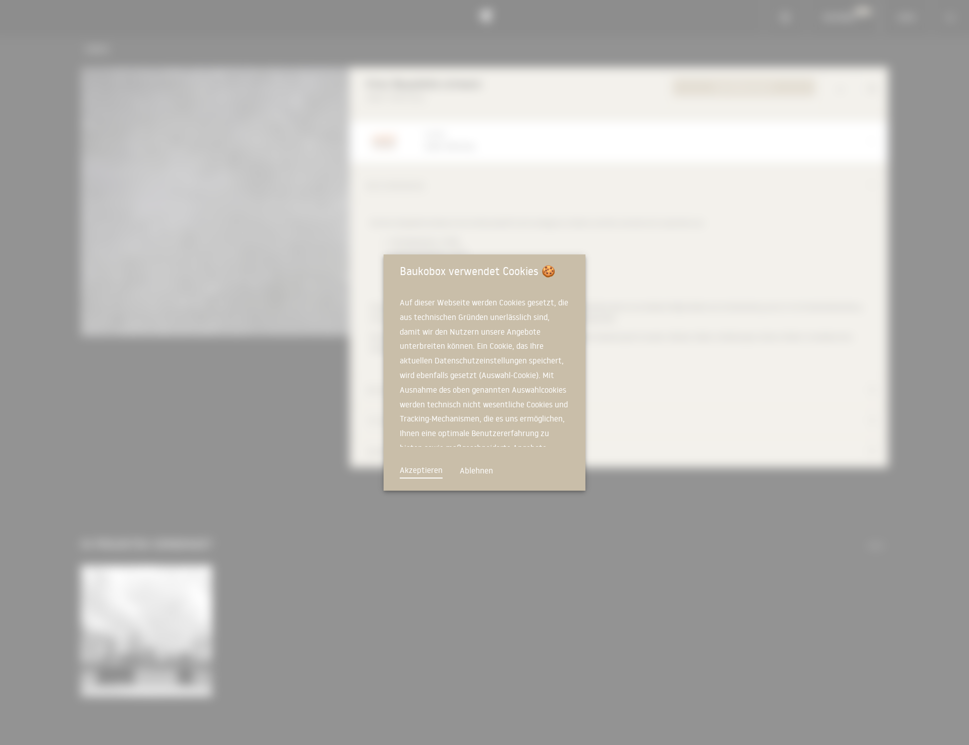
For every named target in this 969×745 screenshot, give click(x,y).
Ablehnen (476, 470)
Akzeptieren (421, 470)
